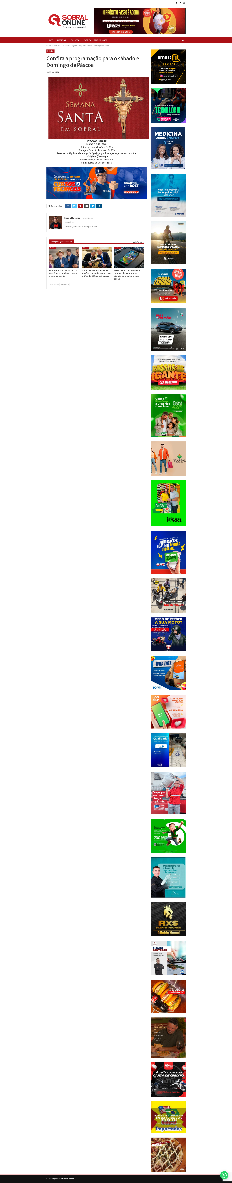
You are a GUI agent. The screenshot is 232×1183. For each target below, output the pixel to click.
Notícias (50, 51)
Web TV (87, 40)
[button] (224, 1175)
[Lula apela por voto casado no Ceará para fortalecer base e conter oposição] (64, 257)
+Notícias (61, 40)
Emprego (75, 40)
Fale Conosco (100, 40)
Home (50, 40)
